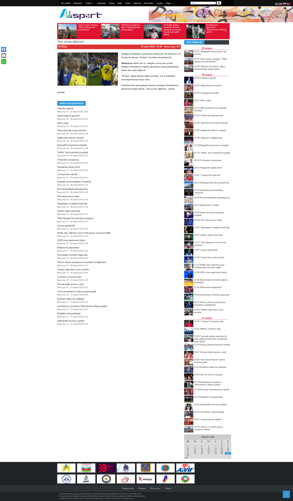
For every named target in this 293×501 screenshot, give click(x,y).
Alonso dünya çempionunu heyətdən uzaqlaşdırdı (81, 262)
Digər (168, 3)
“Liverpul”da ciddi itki (67, 174)
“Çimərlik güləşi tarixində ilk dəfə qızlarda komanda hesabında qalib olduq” (172, 30)
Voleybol (102, 3)
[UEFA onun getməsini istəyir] (188, 274)
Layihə (160, 3)
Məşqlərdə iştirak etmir (68, 167)
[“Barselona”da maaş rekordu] (188, 125)
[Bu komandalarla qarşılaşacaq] (188, 200)
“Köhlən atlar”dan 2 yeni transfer (73, 269)
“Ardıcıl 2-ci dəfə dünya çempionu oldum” (208, 428)
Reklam (142, 488)
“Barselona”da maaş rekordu (71, 130)
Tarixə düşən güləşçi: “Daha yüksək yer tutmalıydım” (88, 27)
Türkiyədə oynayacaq (68, 159)
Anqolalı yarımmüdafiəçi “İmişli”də (74, 181)
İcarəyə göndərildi (66, 225)
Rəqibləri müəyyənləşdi (68, 313)
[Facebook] (4, 49)
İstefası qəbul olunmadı (68, 211)
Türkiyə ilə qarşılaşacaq (208, 115)
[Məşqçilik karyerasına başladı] (188, 147)
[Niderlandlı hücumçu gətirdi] (188, 407)
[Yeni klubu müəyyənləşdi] (188, 414)
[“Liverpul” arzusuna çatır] (188, 323)
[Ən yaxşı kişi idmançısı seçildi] (188, 392)
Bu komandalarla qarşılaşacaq (72, 189)
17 (188, 451)
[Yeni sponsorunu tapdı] (188, 222)
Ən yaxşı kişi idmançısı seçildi (211, 389)
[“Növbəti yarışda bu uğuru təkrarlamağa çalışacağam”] (188, 68)
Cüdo (127, 3)
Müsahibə (149, 3)
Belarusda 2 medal (206, 205)
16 (228, 449)
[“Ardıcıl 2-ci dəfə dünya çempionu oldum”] (188, 429)
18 (195, 451)
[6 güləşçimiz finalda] (188, 95)
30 (228, 453)
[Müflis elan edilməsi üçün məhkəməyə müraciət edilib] (188, 267)
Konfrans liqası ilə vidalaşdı (70, 298)
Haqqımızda (128, 488)
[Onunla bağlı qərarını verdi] (188, 354)
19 (202, 451)
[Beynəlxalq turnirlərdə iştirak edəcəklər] (188, 282)
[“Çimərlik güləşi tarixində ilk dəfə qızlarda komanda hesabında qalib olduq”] (188, 338)
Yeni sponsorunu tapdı (68, 196)
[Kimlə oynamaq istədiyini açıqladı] (188, 215)
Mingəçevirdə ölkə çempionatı (211, 182)
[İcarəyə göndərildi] (188, 252)
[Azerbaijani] (277, 4)
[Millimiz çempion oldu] (188, 331)
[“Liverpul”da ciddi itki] (188, 177)
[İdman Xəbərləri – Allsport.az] (81, 21)
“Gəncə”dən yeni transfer (209, 257)
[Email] (4, 55)
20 (209, 451)
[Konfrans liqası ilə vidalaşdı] (188, 369)
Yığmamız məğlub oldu (208, 138)
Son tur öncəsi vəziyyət (208, 374)
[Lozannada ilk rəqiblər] (188, 421)
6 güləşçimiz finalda (206, 93)
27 (209, 453)
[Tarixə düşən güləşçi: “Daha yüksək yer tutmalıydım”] (188, 61)
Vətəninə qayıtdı (65, 108)
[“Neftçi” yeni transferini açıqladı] (188, 155)
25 (195, 453)
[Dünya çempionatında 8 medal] (188, 347)
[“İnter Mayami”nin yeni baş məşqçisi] (188, 245)
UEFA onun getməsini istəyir (71, 240)
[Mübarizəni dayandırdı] (188, 289)
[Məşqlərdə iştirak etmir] (188, 170)
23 (228, 451)
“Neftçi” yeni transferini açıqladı (72, 152)
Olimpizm (77, 3)
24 (188, 453)
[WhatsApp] (4, 62)
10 (188, 449)
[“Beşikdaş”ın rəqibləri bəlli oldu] (188, 230)
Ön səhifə (65, 3)
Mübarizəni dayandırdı (68, 247)
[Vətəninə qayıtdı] (188, 80)
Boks (120, 3)
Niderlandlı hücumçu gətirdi (70, 320)
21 (216, 451)
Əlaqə (168, 488)
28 (216, 453)
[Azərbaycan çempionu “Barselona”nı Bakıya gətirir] (188, 384)
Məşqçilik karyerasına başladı (72, 145)
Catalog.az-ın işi (128, 498)
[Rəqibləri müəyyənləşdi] (188, 399)
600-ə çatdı (62, 123)
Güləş (111, 3)
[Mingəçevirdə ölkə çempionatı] (188, 185)
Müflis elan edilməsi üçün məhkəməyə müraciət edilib (83, 233)
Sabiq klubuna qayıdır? (68, 115)
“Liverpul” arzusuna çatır (69, 277)
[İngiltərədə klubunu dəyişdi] (188, 132)
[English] (281, 4)
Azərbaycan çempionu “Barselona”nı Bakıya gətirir (216, 28)
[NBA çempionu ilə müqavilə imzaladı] (188, 110)
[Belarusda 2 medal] (188, 207)
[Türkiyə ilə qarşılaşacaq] (188, 117)
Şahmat (137, 3)
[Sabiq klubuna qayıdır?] (188, 88)
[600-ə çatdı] (188, 102)
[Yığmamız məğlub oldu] (188, 140)
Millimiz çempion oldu (207, 329)
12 (202, 449)
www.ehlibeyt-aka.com (98, 498)
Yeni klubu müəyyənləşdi (209, 412)
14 (216, 449)
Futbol (88, 3)
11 (195, 449)
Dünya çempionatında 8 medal (212, 344)
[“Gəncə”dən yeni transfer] (188, 259)
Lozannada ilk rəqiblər (208, 419)
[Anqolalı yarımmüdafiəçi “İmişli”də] (188, 192)
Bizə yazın (156, 488)
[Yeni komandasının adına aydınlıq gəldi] (188, 362)
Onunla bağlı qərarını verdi (70, 284)
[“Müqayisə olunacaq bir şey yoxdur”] (188, 54)
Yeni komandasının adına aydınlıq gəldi (76, 291)
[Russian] (285, 4)
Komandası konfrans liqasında (72, 255)
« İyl (186, 458)
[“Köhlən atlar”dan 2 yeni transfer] (188, 312)
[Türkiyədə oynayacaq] (188, 162)
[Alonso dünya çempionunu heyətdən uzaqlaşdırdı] (188, 304)
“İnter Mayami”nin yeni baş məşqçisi (75, 218)
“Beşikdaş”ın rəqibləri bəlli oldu (72, 203)
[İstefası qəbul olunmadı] (188, 237)
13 (209, 449)
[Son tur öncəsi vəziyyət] (188, 377)
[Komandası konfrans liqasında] (188, 297)
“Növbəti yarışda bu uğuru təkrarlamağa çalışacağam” (130, 27)
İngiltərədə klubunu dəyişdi (70, 137)
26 (202, 453)
